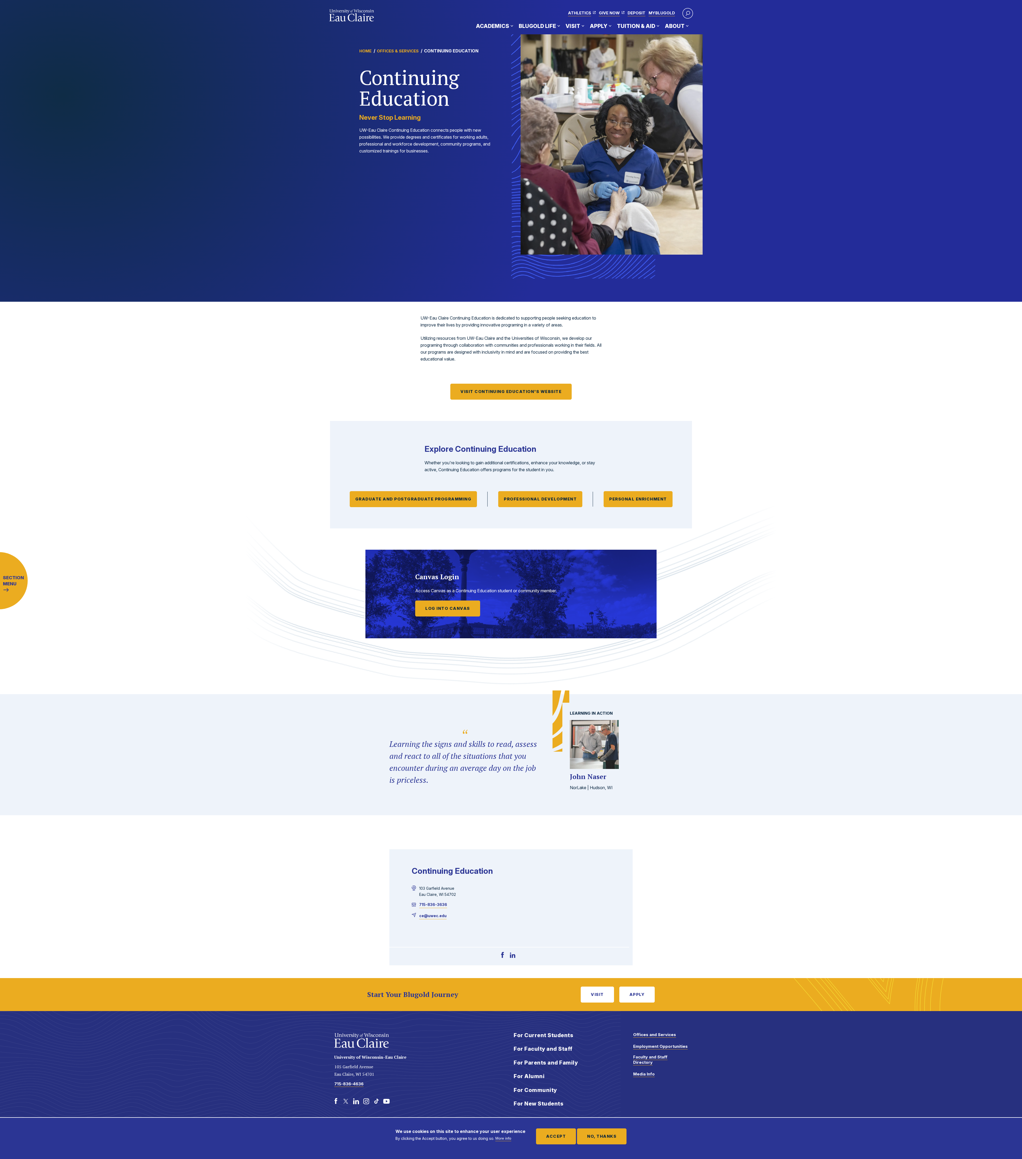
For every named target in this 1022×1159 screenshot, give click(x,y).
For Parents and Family (546, 1062)
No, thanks (601, 1136)
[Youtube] (386, 1101)
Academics (492, 26)
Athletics (579, 12)
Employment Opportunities (660, 1046)
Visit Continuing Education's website (511, 391)
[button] (687, 13)
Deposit (636, 12)
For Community (535, 1090)
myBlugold (662, 12)
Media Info (644, 1074)
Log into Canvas (447, 608)
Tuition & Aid (636, 26)
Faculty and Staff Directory (650, 1059)
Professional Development (540, 499)
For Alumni (529, 1076)
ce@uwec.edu (433, 915)
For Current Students (543, 1035)
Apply (598, 26)
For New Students (538, 1103)
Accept (556, 1136)
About (675, 26)
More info (503, 1138)
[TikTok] (376, 1101)
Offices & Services (398, 50)
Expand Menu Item (512, 26)
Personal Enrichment (638, 499)
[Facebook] (502, 955)
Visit (573, 26)
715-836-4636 (349, 1083)
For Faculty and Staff (543, 1049)
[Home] (351, 15)
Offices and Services (654, 1034)
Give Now (609, 12)
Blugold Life (537, 26)
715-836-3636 (433, 904)
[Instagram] (366, 1101)
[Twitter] (346, 1101)
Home (365, 50)
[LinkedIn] (513, 955)
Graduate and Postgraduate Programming (413, 499)
